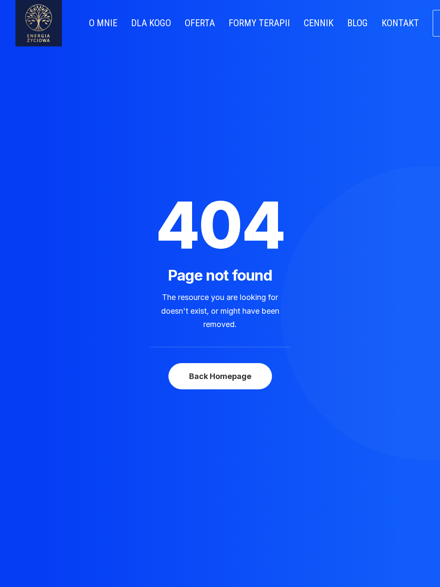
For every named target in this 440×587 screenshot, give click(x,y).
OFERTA (200, 23)
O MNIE (103, 23)
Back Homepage (220, 376)
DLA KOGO (151, 23)
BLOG (357, 23)
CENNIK (318, 23)
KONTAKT (400, 23)
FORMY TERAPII (259, 23)
